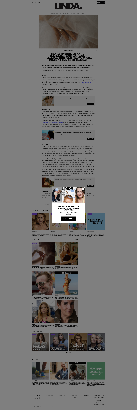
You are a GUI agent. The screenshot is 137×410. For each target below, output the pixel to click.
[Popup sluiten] (83, 189)
